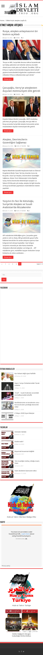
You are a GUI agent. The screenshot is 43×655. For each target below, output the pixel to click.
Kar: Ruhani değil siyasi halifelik (25, 373)
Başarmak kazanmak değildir (24, 451)
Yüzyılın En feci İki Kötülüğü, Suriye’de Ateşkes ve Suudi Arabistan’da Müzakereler (18, 204)
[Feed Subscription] (42, 25)
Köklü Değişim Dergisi (21, 634)
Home (2, 20)
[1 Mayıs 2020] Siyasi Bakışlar (24, 413)
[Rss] (19, 651)
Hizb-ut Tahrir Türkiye (21, 605)
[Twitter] (24, 651)
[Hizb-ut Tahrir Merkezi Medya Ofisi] (21, 499)
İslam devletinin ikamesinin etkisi (26, 471)
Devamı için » (8, 79)
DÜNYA (17, 38)
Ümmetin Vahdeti (20, 432)
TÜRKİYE (17, 94)
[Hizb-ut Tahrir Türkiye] (21, 588)
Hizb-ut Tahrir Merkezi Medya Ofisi (21, 517)
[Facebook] (21, 651)
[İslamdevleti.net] (21, 8)
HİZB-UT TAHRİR (21, 146)
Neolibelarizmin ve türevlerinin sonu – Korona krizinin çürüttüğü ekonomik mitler (27, 405)
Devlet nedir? (19, 441)
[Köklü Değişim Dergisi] (21, 621)
